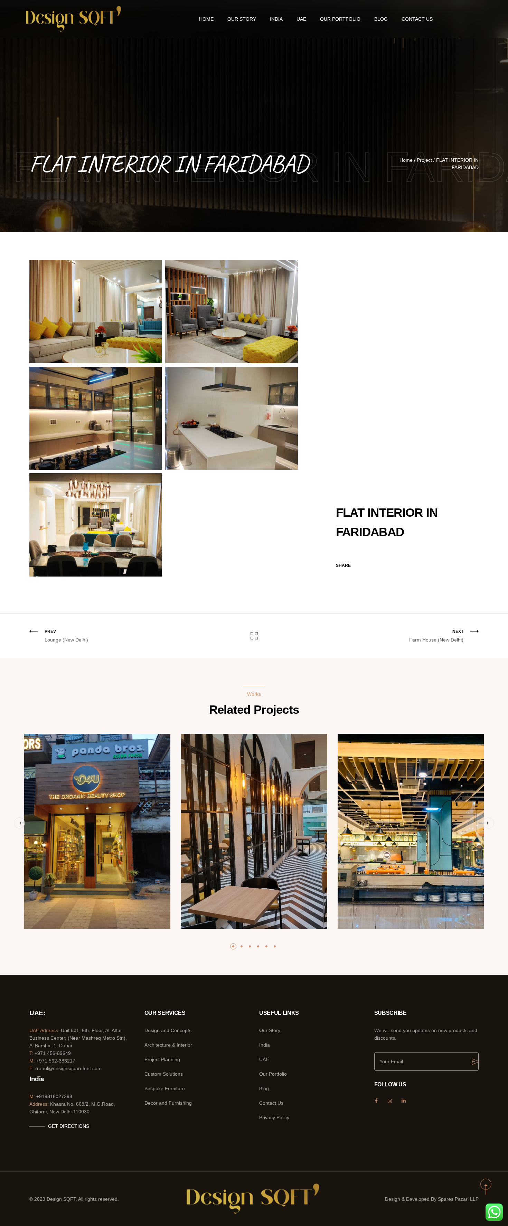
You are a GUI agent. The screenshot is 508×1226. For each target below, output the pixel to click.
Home (206, 19)
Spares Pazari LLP (458, 1199)
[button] (19, 823)
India (276, 19)
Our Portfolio (340, 19)
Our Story (241, 19)
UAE (301, 19)
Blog (381, 19)
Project (424, 160)
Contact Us (417, 19)
